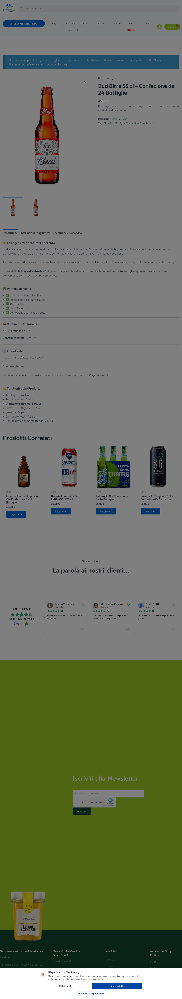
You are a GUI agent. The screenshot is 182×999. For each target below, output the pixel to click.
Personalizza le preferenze (91, 993)
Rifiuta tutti (65, 986)
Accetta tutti (116, 986)
